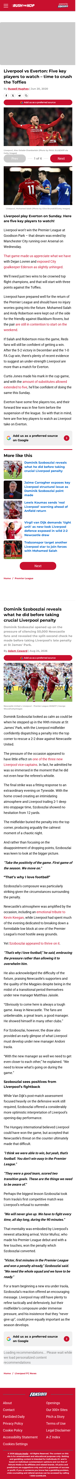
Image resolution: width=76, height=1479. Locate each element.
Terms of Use (56, 1423)
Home (7, 578)
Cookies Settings (15, 1444)
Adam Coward (17, 651)
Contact (9, 1410)
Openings (53, 1403)
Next (61, 158)
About (7, 1403)
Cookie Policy (13, 1430)
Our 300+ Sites (57, 1410)
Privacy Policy (13, 1423)
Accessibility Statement (20, 1437)
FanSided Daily (14, 1417)
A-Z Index (53, 1437)
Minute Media (21, 1453)
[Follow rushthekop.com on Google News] (66, 438)
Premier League (24, 578)
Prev (14, 158)
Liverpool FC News (25, 1373)
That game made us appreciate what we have (37, 256)
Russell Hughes (18, 88)
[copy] (26, 95)
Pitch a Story (55, 1417)
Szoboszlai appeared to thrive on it (34, 943)
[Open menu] (6, 5)
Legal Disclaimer (58, 1430)
